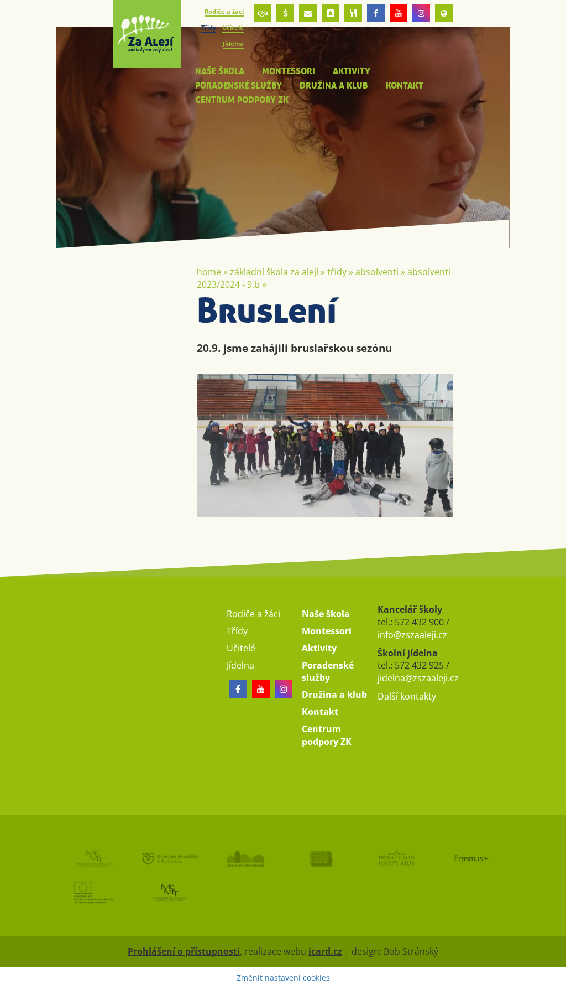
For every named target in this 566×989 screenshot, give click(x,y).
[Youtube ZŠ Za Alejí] (398, 13)
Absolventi (377, 272)
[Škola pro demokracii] (245, 858)
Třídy (337, 272)
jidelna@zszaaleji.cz (418, 678)
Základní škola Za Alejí (274, 272)
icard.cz (325, 951)
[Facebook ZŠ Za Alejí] (376, 13)
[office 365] (308, 13)
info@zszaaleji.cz (412, 635)
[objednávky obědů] (353, 13)
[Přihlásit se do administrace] (555, 978)
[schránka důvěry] (262, 13)
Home (209, 272)
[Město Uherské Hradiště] (170, 858)
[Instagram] (421, 13)
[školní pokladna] (285, 13)
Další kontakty (407, 696)
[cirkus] (396, 858)
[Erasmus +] (444, 13)
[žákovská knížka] (330, 13)
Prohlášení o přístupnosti (184, 951)
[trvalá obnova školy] (320, 858)
